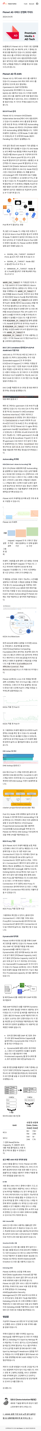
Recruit (31, 4)
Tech (25, 4)
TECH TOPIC (12, 4)
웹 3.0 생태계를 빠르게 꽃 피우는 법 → (17, 1418)
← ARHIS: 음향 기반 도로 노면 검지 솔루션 (19, 1414)
